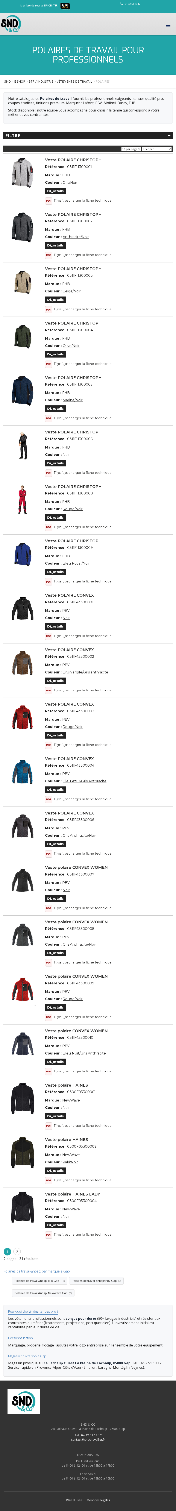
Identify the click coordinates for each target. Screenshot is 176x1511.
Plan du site (74, 1500)
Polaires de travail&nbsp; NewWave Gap (43, 1293)
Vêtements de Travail (74, 81)
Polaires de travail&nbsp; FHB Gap (40, 1281)
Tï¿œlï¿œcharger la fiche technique (83, 200)
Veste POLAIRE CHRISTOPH (73, 160)
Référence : (55, 167)
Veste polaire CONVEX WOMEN (76, 867)
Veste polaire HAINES (66, 1085)
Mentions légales (98, 1500)
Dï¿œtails (55, 191)
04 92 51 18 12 (132, 3)
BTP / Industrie (41, 81)
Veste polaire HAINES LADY (72, 1194)
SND (7, 81)
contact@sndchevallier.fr (88, 1439)
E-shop (19, 81)
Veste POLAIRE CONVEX (69, 595)
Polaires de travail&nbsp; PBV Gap (96, 1281)
